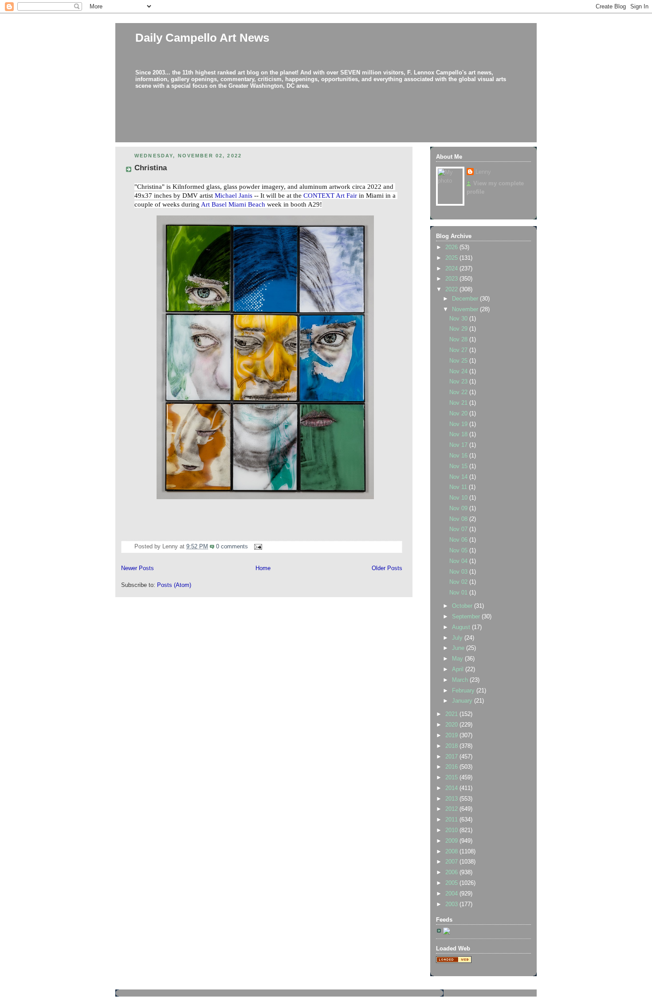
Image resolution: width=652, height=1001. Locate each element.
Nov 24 (459, 371)
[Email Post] (257, 547)
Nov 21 (459, 403)
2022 (452, 289)
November (466, 309)
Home (263, 568)
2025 (452, 258)
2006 (452, 872)
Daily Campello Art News (202, 37)
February (464, 691)
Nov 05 (459, 550)
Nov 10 (459, 498)
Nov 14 (459, 477)
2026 (452, 247)
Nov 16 (459, 456)
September (467, 617)
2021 (452, 714)
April (458, 669)
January (463, 701)
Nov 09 (459, 508)
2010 (452, 830)
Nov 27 (459, 350)
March (461, 680)
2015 (452, 777)
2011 (452, 820)
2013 (452, 799)
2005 (452, 883)
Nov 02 (459, 582)
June (459, 648)
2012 (452, 809)
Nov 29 (459, 329)
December (466, 299)
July (458, 638)
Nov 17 (459, 445)
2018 (452, 746)
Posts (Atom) (174, 585)
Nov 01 (459, 593)
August (462, 627)
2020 (452, 725)
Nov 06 (459, 540)
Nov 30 (459, 319)
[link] (233, 195)
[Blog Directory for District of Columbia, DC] (453, 961)
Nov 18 (459, 434)
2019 (452, 735)
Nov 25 (459, 361)
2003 (452, 904)
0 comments (232, 547)
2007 (452, 862)
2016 (452, 767)
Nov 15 (459, 466)
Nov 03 (459, 572)
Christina (150, 168)
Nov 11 (459, 487)
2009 (452, 841)
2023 (452, 279)
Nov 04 (459, 561)
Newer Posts (137, 568)
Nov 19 (459, 424)
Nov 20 (459, 414)
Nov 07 (459, 529)
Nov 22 (459, 392)
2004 (452, 894)
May (458, 659)
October (463, 606)
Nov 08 (459, 519)
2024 (452, 269)
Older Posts (387, 568)
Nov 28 (459, 339)
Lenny (483, 172)
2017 (452, 757)
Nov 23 (459, 382)
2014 (452, 788)
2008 (452, 852)
